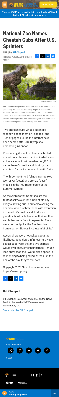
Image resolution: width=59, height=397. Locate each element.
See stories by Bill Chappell (18, 310)
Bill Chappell (19, 52)
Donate (49, 4)
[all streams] (55, 393)
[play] (5, 393)
